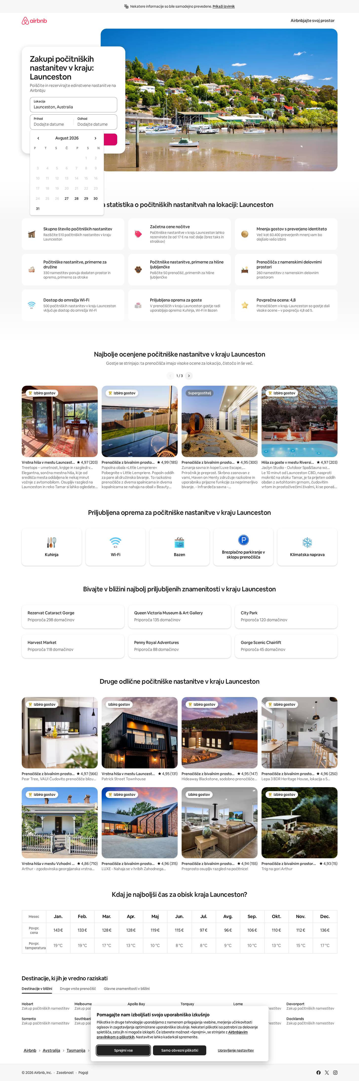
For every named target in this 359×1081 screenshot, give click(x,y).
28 (76, 198)
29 (86, 198)
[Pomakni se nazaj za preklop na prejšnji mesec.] (38, 138)
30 (96, 198)
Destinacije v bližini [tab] (37, 988)
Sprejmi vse (123, 1050)
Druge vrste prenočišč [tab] (78, 988)
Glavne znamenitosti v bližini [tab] (127, 988)
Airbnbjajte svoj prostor (313, 20)
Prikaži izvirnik (224, 6)
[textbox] (52, 124)
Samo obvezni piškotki (179, 1050)
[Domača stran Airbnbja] (34, 20)
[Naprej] (189, 376)
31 (37, 208)
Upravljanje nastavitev (236, 1050)
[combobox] (73, 107)
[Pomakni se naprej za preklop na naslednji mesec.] (95, 138)
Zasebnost (65, 1072)
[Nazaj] (170, 376)
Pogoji (83, 1072)
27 (67, 198)
